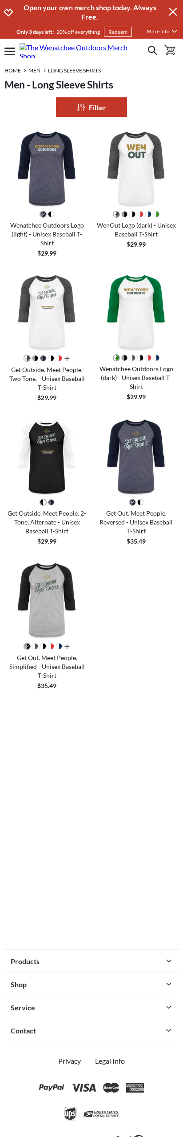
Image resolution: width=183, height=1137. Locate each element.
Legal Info (110, 1061)
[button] (47, 168)
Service (23, 1007)
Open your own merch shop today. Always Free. (90, 12)
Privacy (69, 1061)
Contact (23, 1030)
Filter (97, 107)
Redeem (117, 31)
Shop (19, 984)
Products (25, 961)
